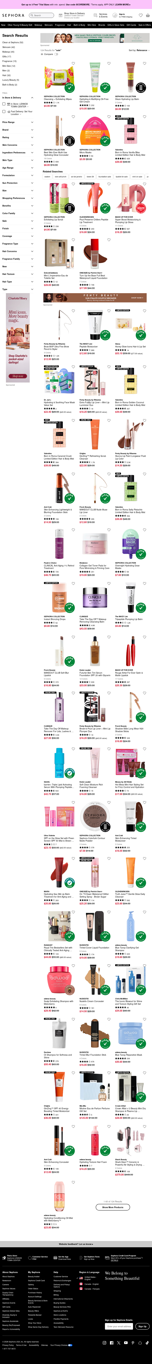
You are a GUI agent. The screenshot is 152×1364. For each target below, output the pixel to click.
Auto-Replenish (34, 1306)
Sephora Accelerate (10, 1321)
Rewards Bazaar (35, 1315)
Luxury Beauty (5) (10, 79)
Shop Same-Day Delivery (38, 1327)
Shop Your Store (34, 1323)
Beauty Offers (33, 1311)
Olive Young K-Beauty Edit (20, 24)
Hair (69, 24)
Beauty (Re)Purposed (11, 1325)
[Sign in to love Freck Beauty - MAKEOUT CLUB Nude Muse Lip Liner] (109, 474)
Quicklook (59, 90)
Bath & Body (79, 24)
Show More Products (112, 1207)
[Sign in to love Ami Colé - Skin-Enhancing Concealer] (73, 1126)
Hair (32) (6, 75)
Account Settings (35, 1296)
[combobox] (41, 15)
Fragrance (60, 24)
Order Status (33, 1288)
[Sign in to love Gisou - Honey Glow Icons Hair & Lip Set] (144, 311)
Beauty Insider (34, 1276)
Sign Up (142, 1326)
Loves (30, 1319)
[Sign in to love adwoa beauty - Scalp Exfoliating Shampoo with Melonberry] (73, 965)
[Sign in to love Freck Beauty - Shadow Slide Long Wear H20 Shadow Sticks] (144, 693)
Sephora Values (8, 1288)
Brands (101, 24)
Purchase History (35, 1292)
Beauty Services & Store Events (38, 1301)
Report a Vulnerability (11, 1329)
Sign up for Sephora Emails (119, 1320)
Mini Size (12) (8, 65)
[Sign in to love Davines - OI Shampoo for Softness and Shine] (73, 1019)
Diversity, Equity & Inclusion (9, 1316)
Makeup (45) (8, 51)
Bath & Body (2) (9, 84)
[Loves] (140, 15)
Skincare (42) (8, 47)
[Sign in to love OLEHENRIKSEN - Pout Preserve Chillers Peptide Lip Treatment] (109, 184)
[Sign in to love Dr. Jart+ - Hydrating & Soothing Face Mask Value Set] (73, 367)
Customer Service (61, 1276)
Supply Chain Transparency (7, 1293)
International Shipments (63, 1298)
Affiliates (5, 1298)
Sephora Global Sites (11, 1311)
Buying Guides (59, 1302)
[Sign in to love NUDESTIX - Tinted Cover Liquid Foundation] (109, 912)
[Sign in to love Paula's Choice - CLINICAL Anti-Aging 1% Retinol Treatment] (73, 530)
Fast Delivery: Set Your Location (21, 112)
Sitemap (44, 1345)
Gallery (31, 1284)
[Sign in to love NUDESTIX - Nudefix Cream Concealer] (109, 965)
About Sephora (8, 1276)
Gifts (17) (6, 56)
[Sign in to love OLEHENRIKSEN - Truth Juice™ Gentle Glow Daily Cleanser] (144, 858)
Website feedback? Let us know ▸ (76, 1244)
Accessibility (59, 1323)
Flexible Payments (61, 1319)
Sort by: (138, 50)
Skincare (49, 24)
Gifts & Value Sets (115, 24)
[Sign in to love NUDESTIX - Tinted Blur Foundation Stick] (109, 1019)
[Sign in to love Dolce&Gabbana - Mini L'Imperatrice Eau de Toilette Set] (73, 240)
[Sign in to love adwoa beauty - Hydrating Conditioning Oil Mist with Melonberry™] (73, 1182)
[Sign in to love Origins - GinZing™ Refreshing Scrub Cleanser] (109, 420)
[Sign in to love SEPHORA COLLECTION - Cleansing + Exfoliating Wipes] (73, 63)
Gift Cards (131, 24)
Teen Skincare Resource (63, 1327)
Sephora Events (8, 1302)
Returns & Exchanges (62, 1280)
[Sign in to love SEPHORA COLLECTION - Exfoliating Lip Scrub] (73, 184)
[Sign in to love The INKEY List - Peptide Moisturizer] (109, 311)
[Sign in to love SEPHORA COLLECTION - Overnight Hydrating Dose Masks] (144, 530)
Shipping (57, 1290)
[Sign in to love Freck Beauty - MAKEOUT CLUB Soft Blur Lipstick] (73, 637)
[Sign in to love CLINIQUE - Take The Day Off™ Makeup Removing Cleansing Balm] (109, 583)
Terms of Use (21, 1345)
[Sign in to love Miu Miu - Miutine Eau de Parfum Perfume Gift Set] (109, 1073)
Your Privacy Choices (59, 1345)
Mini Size (92, 24)
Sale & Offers (144, 24)
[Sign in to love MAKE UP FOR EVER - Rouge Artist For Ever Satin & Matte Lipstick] (144, 637)
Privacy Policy (8, 1345)
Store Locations (60, 1315)
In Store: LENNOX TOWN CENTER (19, 105)
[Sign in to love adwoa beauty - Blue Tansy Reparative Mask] (144, 1019)
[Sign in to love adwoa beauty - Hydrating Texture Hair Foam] (109, 1126)
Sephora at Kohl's (61, 1311)
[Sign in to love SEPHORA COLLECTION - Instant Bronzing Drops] (73, 583)
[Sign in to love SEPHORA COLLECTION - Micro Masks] (109, 116)
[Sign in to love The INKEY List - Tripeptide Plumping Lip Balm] (144, 583)
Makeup (38, 24)
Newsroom (6, 1280)
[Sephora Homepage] (13, 15)
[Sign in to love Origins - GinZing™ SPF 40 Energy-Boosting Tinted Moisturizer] (73, 1073)
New (3, 24)
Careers (5, 1284)
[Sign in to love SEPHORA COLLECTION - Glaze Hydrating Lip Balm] (144, 63)
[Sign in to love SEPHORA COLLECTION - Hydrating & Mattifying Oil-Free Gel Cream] (109, 63)
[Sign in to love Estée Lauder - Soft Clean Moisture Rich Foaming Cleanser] (109, 749)
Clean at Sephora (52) (12, 42)
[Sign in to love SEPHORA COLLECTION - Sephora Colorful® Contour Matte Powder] (109, 802)
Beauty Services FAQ (62, 1306)
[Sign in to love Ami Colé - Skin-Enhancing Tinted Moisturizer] (144, 802)
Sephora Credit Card (36, 1280)
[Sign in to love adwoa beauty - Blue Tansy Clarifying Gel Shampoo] (144, 912)
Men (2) (6, 70)
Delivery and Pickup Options (62, 1285)
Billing (56, 1294)
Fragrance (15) (9, 61)
